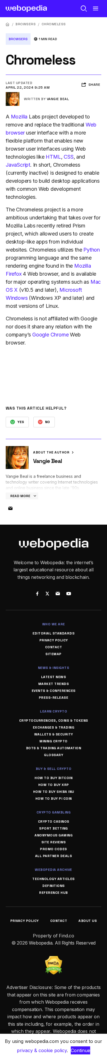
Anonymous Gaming (53, 835)
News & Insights (53, 667)
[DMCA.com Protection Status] (53, 959)
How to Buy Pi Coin (53, 798)
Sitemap (53, 654)
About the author (51, 452)
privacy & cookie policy (42, 1050)
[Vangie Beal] (12, 94)
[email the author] (10, 508)
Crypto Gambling (54, 812)
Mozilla (19, 117)
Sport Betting (53, 828)
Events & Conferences (54, 690)
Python (91, 250)
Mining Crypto (53, 741)
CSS (68, 157)
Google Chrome (50, 335)
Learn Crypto (53, 711)
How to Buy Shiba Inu (53, 791)
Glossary (53, 755)
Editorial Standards (54, 633)
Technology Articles (53, 879)
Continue (80, 1050)
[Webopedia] (26, 8)
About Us (87, 920)
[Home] (8, 24)
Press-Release (53, 697)
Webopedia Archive (53, 869)
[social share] (38, 594)
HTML (53, 157)
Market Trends (53, 684)
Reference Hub (53, 892)
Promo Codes (53, 849)
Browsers (25, 24)
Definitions (53, 885)
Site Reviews (53, 842)
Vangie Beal (58, 99)
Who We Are (53, 624)
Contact (53, 647)
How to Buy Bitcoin (53, 778)
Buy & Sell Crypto (54, 768)
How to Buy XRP (53, 784)
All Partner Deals (53, 856)
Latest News (53, 677)
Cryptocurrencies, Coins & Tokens (53, 720)
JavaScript (18, 165)
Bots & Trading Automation (53, 748)
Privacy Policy (53, 640)
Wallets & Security (53, 734)
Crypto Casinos (53, 821)
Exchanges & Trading (53, 727)
